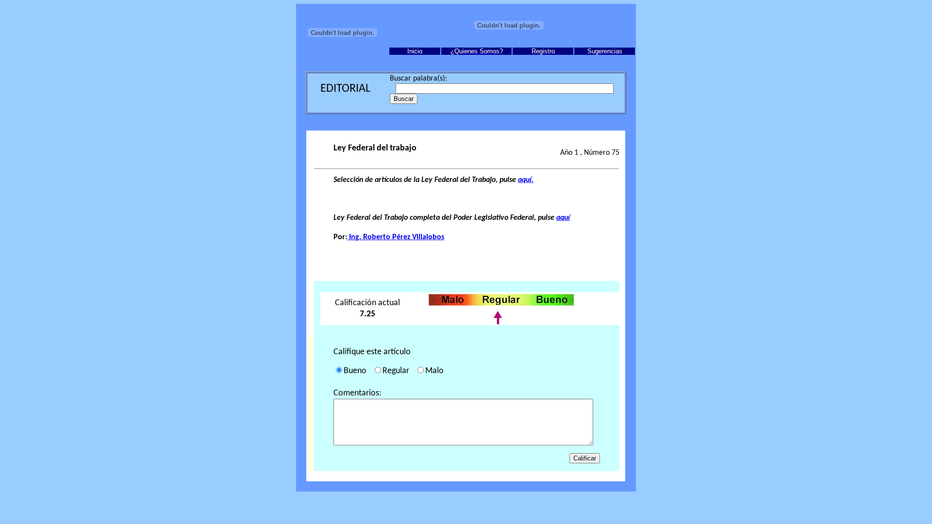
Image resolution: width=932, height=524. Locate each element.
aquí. (525, 180)
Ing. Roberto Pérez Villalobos (395, 237)
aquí (563, 218)
